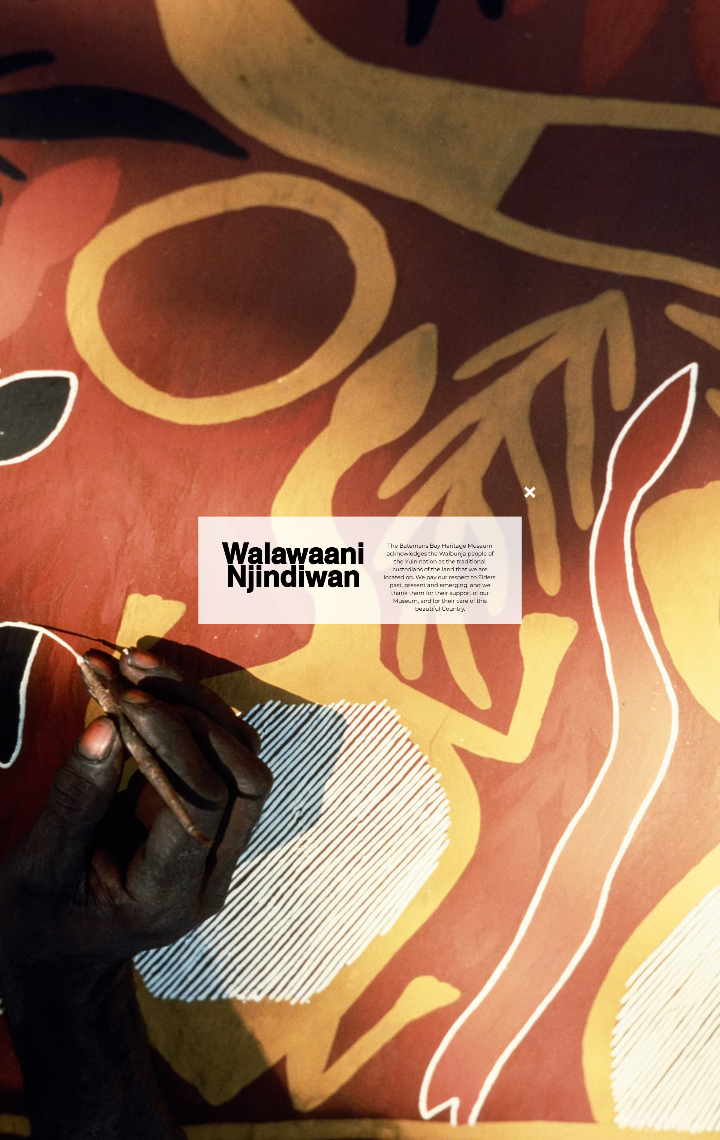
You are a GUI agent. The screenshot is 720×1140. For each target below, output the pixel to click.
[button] (530, 492)
